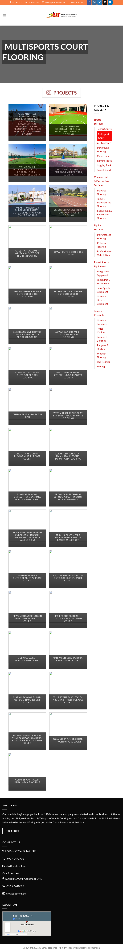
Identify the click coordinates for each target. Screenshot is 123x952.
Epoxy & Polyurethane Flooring (104, 203)
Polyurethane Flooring (104, 236)
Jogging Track (104, 165)
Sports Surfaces (98, 121)
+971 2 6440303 (14, 885)
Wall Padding (103, 362)
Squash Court (104, 170)
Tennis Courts (104, 129)
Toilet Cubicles (101, 330)
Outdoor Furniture (102, 322)
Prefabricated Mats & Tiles (104, 253)
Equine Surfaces (98, 227)
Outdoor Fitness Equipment (102, 300)
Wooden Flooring (101, 355)
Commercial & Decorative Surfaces (101, 181)
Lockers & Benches (102, 339)
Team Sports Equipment (103, 290)
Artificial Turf (104, 143)
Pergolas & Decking (102, 347)
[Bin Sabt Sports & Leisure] (61, 15)
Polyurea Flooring (101, 192)
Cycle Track (103, 156)
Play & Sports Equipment (101, 264)
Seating (101, 366)
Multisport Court (103, 136)
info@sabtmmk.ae (15, 865)
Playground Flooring (103, 149)
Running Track (104, 160)
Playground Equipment (103, 273)
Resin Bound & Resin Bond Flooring (104, 214)
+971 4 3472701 (14, 858)
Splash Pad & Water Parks (103, 281)
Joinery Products (99, 313)
